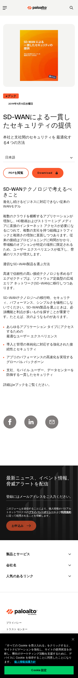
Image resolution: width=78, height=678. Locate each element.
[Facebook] (9, 422)
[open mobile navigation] (4, 8)
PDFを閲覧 (16, 172)
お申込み (18, 525)
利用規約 (66, 512)
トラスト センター (16, 629)
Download (44, 172)
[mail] (51, 422)
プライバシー (14, 622)
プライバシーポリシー (41, 512)
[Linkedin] (30, 422)
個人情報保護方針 (25, 661)
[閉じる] (73, 639)
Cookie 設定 (39, 670)
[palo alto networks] (37, 8)
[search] (71, 7)
